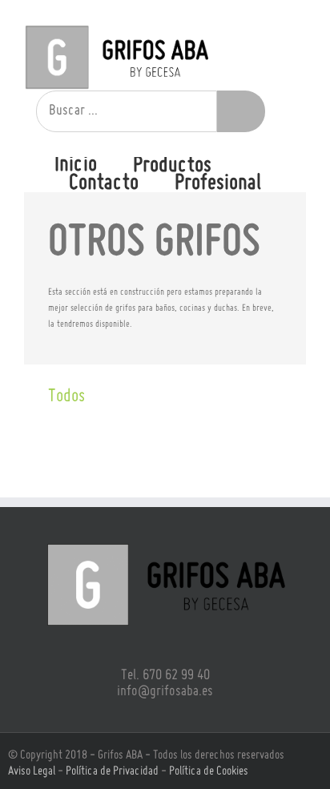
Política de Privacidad (112, 771)
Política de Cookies (208, 771)
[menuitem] (93, 165)
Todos (66, 396)
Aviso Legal (31, 771)
